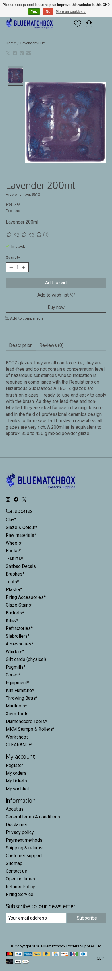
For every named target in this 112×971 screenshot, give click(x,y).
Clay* (11, 519)
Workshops (17, 737)
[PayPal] (37, 954)
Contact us (16, 871)
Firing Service (19, 894)
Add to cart (56, 282)
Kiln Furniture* (20, 690)
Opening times (20, 879)
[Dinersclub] (83, 954)
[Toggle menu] (100, 24)
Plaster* (14, 589)
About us (15, 809)
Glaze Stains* (19, 605)
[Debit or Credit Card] (9, 962)
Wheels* (14, 543)
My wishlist (17, 788)
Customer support (24, 855)
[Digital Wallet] (22, 962)
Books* (13, 550)
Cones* (13, 675)
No (48, 12)
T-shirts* (14, 558)
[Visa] (18, 954)
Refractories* (19, 628)
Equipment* (17, 682)
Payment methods (24, 840)
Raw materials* (21, 535)
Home (11, 43)
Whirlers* (15, 651)
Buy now (56, 307)
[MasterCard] (9, 954)
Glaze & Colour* (21, 527)
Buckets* (15, 613)
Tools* (12, 581)
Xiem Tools (17, 713)
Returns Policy (20, 886)
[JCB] (74, 954)
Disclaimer (16, 824)
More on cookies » (71, 12)
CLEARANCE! (19, 744)
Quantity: (13, 257)
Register (14, 765)
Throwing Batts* (22, 698)
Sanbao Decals (21, 566)
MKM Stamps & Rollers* (30, 729)
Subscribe (87, 918)
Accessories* (19, 644)
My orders (16, 773)
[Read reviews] (24, 234)
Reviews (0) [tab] (51, 345)
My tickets (16, 781)
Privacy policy (20, 832)
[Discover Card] (64, 954)
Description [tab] (20, 345)
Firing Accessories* (26, 597)
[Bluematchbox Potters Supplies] (29, 24)
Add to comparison (26, 318)
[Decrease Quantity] (11, 267)
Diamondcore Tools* (26, 721)
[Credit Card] (55, 954)
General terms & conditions (33, 817)
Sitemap (14, 863)
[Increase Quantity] (23, 267)
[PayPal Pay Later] (46, 954)
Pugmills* (16, 667)
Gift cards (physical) (26, 659)
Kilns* (12, 620)
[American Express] (28, 954)
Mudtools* (16, 706)
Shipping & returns (24, 848)
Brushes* (15, 574)
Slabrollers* (18, 636)
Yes (34, 12)
